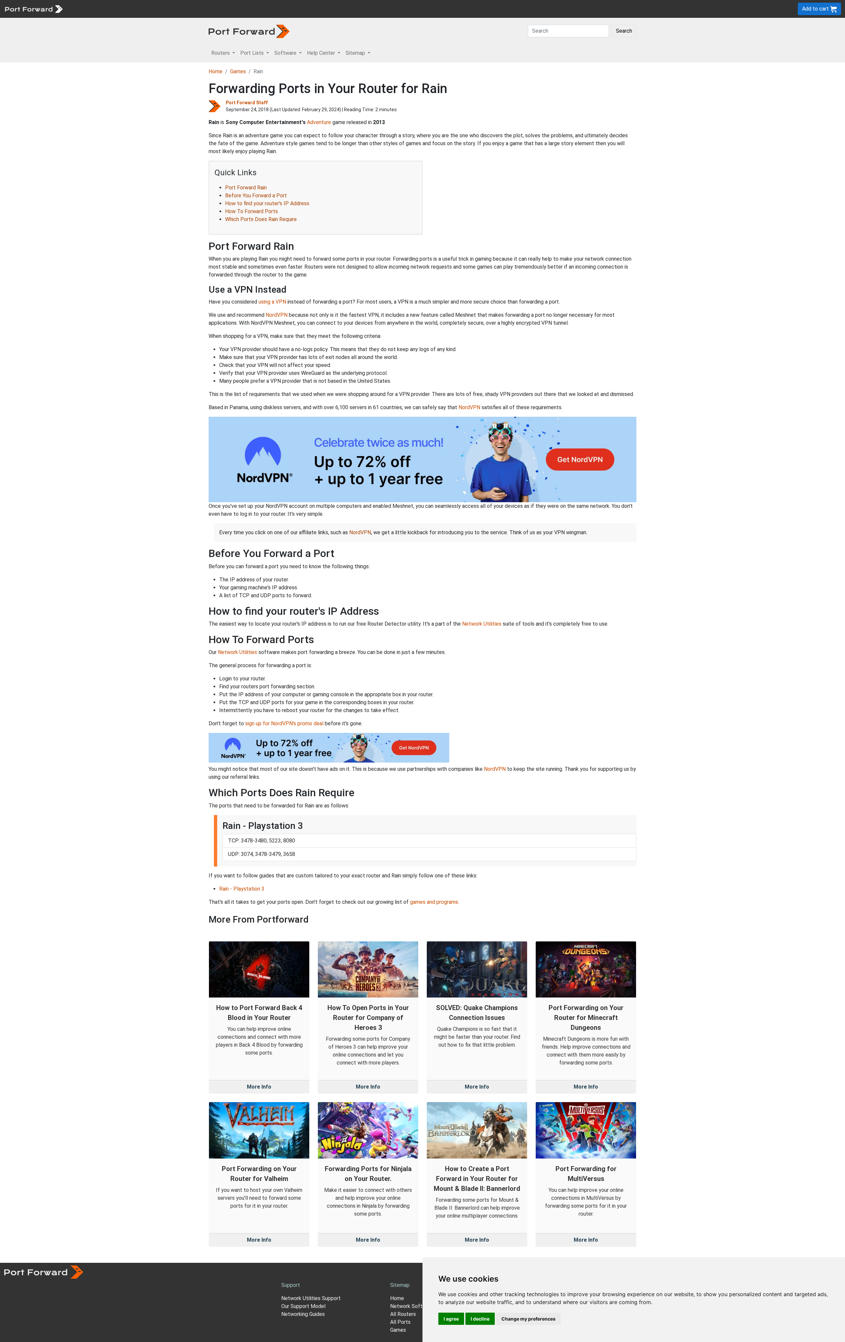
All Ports (400, 1322)
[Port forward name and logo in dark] (249, 30)
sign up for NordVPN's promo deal (284, 723)
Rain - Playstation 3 (241, 889)
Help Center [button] (321, 53)
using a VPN (272, 302)
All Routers (403, 1314)
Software (145, 9)
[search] (223, 9)
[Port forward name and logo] (33, 8)
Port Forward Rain (246, 187)
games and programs (434, 902)
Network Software (412, 1306)
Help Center (175, 9)
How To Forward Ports (251, 211)
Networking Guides (303, 1314)
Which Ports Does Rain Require (261, 219)
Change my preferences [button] (528, 1319)
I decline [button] (480, 1319)
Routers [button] (221, 53)
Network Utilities (481, 624)
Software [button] (286, 53)
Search (624, 31)
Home (215, 71)
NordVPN (276, 315)
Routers (91, 9)
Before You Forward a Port (256, 195)
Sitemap (204, 9)
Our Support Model (303, 1306)
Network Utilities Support (311, 1298)
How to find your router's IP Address (267, 203)
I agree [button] (451, 1319)
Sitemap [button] (356, 53)
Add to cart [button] (816, 9)
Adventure (319, 122)
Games (238, 71)
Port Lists (117, 9)
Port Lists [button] (252, 53)
